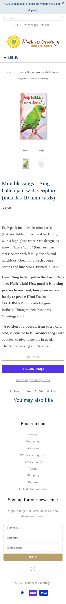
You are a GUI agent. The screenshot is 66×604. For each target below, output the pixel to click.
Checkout (47, 25)
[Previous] (25, 150)
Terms (33, 468)
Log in (17, 25)
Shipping (33, 475)
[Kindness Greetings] (33, 41)
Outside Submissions (33, 489)
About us (33, 448)
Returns (33, 482)
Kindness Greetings (38, 583)
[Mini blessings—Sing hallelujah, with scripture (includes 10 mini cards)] (33, 116)
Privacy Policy (33, 462)
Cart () (32, 25)
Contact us (33, 441)
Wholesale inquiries (33, 455)
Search (33, 434)
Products (20, 72)
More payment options (33, 380)
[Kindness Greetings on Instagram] (33, 569)
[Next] (41, 150)
